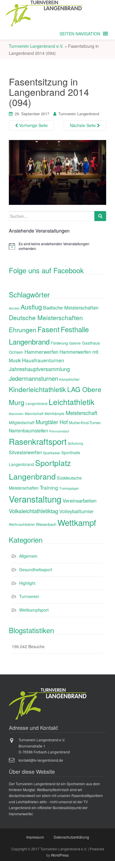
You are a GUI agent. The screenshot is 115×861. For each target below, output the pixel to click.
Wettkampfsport (34, 610)
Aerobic (14, 308)
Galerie (75, 342)
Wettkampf (77, 522)
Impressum (35, 836)
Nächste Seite (83, 125)
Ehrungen (22, 329)
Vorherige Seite (33, 125)
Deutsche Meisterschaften (46, 317)
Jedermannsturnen (33, 378)
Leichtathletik (71, 401)
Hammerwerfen (41, 351)
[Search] (100, 216)
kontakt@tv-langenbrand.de (41, 760)
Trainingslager (69, 488)
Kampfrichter (69, 379)
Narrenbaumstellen (28, 430)
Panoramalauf (59, 431)
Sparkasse (51, 452)
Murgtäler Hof (52, 422)
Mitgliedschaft (21, 422)
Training (49, 487)
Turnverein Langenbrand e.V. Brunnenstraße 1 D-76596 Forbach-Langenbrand (44, 745)
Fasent (48, 329)
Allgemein (28, 556)
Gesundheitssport (35, 569)
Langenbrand (36, 403)
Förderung (59, 343)
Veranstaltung (35, 499)
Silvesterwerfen (25, 452)
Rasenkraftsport (38, 441)
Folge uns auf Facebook (46, 270)
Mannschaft (34, 413)
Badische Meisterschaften (70, 307)
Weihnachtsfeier (22, 524)
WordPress (60, 854)
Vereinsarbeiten (79, 500)
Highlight (27, 583)
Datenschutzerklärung (71, 836)
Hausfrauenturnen (43, 360)
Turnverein (29, 596)
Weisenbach (46, 524)
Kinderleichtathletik (37, 389)
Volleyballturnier (76, 511)
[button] (80, 33)
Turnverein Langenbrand (78, 113)
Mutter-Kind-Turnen (85, 422)
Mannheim (16, 413)
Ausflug (31, 306)
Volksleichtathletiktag (33, 511)
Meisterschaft (81, 412)
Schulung (75, 443)
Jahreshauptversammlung (39, 369)
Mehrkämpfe (55, 413)
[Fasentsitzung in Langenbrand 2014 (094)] (57, 171)
